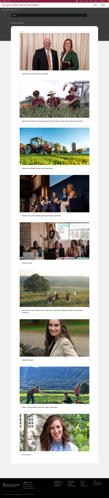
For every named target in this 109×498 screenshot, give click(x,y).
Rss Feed (22, 31)
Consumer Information (71, 485)
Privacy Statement (57, 484)
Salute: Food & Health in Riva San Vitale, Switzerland (39, 407)
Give (91, 1)
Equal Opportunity (84, 485)
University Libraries (70, 482)
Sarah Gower (26, 454)
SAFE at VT (83, 482)
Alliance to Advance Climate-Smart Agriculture (37, 168)
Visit (86, 1)
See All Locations (28, 486)
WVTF (95, 481)
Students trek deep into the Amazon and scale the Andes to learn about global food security (52, 121)
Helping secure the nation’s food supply (35, 74)
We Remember (71, 481)
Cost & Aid (82, 481)
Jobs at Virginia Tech (97, 484)
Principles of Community (58, 482)
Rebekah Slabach (28, 360)
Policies (82, 484)
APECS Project (27, 263)
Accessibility (69, 484)
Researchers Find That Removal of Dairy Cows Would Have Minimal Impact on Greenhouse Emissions (52, 312)
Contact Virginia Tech (29, 488)
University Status (57, 481)
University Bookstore (97, 482)
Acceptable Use (57, 485)
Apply (81, 1)
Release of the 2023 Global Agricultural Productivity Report (41, 216)
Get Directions (27, 484)
